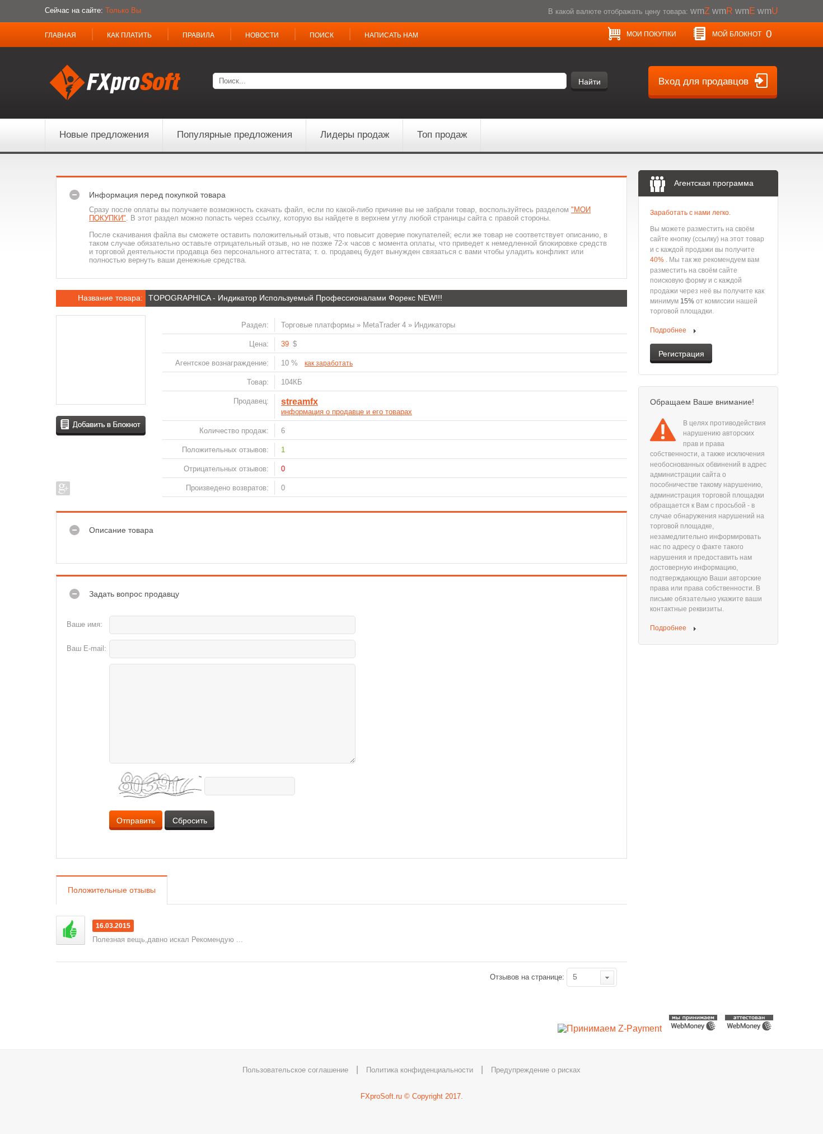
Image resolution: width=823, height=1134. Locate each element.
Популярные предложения (234, 134)
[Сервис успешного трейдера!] (116, 108)
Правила (198, 35)
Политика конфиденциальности (419, 1070)
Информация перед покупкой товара (157, 194)
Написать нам (391, 35)
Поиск (322, 35)
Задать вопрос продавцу (134, 593)
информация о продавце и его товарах (346, 412)
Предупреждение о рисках (536, 1070)
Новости (262, 35)
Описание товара (121, 530)
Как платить (129, 35)
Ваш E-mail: (86, 648)
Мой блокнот (742, 34)
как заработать (329, 363)
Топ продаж (442, 134)
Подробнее (669, 330)
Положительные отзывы (112, 889)
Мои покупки (651, 34)
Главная (60, 35)
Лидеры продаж (354, 134)
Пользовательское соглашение (295, 1070)
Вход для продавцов (703, 81)
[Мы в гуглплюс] (63, 488)
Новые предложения (104, 134)
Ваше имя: (84, 624)
